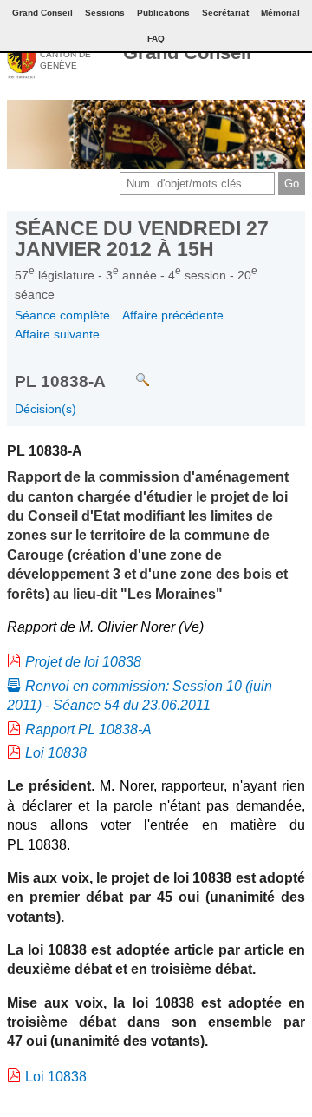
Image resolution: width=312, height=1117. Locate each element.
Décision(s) (45, 409)
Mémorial (280, 12)
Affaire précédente (173, 315)
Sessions (105, 12)
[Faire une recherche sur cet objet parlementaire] (129, 372)
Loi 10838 (56, 753)
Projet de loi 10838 (83, 661)
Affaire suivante (57, 334)
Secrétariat (225, 12)
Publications (163, 12)
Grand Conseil (187, 52)
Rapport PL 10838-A (88, 729)
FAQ (156, 38)
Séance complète (62, 315)
